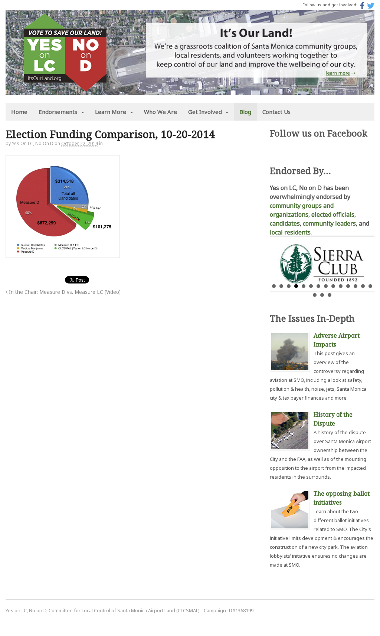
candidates (285, 223)
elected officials (332, 214)
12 (355, 286)
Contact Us (276, 111)
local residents (290, 232)
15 (315, 295)
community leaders (329, 223)
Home (19, 111)
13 (363, 286)
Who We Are (160, 111)
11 (348, 286)
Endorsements (58, 111)
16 (322, 295)
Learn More (110, 111)
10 (341, 286)
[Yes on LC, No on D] (65, 87)
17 (329, 295)
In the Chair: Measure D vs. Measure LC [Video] (64, 292)
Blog (245, 111)
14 (370, 286)
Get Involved (205, 111)
